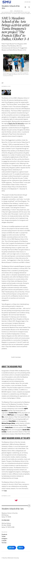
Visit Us (21, 547)
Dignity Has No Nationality (16, 123)
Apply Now (11, 547)
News (11, 11)
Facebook (4, 534)
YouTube (4, 542)
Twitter (4, 536)
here (5, 490)
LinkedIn (4, 540)
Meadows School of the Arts (11, 7)
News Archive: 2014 (18, 11)
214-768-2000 (5, 520)
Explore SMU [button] (27, 2)
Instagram (4, 538)
